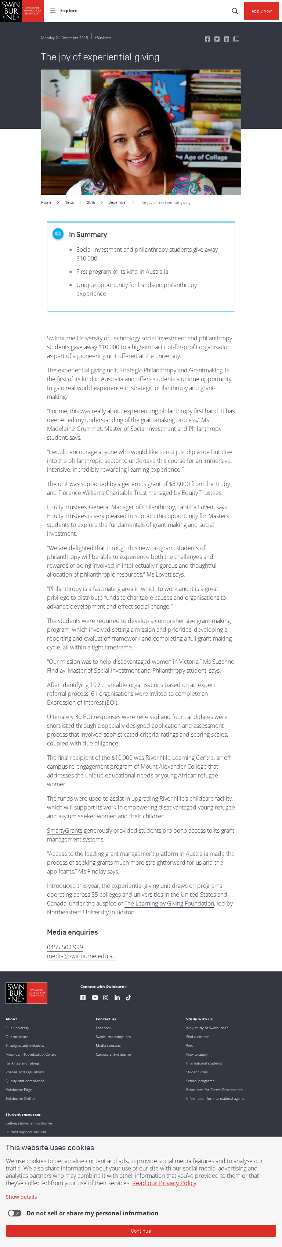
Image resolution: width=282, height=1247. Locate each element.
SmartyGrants (64, 830)
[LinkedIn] (117, 998)
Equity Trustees (201, 493)
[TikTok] (128, 998)
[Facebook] (83, 998)
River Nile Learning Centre (179, 758)
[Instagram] (105, 998)
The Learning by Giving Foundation (169, 903)
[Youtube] (95, 998)
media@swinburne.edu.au (81, 956)
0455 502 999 (65, 947)
